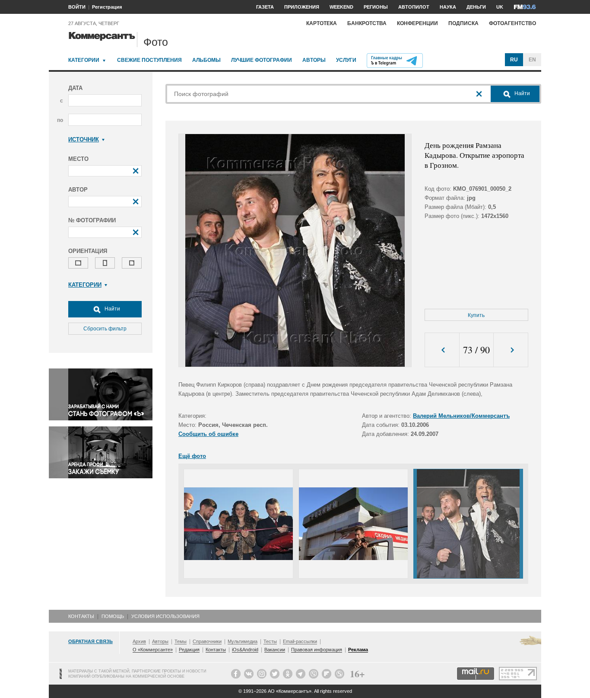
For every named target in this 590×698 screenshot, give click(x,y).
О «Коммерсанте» (153, 649)
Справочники (207, 641)
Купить (476, 315)
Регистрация (107, 7)
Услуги (346, 60)
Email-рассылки (300, 641)
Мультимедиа (242, 641)
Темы (180, 641)
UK (499, 7)
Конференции (417, 23)
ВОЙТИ (77, 7)
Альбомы (206, 60)
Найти (111, 309)
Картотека (321, 23)
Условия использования (165, 616)
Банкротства (367, 23)
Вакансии (274, 649)
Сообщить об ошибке (208, 434)
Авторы (314, 60)
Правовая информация (316, 649)
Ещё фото (192, 456)
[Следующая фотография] (511, 350)
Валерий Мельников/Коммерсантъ (461, 416)
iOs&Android (245, 649)
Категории (83, 60)
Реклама (358, 649)
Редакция (189, 649)
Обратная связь (90, 641)
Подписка (463, 23)
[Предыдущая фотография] (442, 350)
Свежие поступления (149, 60)
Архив (139, 641)
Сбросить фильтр (105, 329)
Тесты (270, 641)
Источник (83, 139)
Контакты (81, 616)
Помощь (113, 616)
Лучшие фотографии (261, 60)
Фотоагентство (512, 23)
